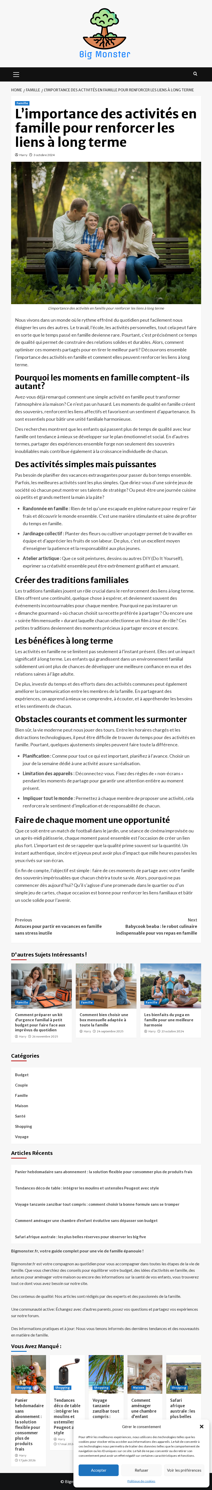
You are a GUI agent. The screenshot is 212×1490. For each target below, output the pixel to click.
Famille (22, 103)
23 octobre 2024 (172, 1031)
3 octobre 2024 (44, 155)
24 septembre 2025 (110, 1031)
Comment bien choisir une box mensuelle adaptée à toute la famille (104, 1020)
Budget (22, 1074)
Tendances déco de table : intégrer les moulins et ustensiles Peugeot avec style (87, 1188)
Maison (21, 1105)
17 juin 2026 (27, 1460)
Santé (20, 1116)
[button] (201, 1426)
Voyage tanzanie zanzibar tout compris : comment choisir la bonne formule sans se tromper (97, 1204)
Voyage (22, 1136)
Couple (21, 1085)
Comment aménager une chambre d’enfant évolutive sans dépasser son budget (86, 1220)
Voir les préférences (184, 1470)
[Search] (195, 73)
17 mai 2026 (66, 1444)
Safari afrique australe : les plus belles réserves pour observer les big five (80, 1236)
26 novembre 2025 (45, 1036)
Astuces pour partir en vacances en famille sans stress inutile (58, 926)
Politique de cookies (141, 1481)
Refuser (141, 1470)
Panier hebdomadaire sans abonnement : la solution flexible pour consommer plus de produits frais (103, 1171)
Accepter (99, 1470)
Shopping (23, 1126)
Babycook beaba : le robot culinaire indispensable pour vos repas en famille (156, 926)
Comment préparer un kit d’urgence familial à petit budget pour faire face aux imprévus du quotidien (40, 1022)
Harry (23, 155)
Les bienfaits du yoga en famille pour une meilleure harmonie (168, 1020)
